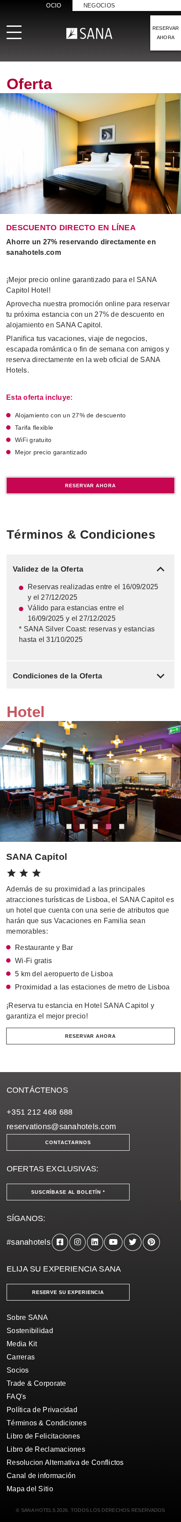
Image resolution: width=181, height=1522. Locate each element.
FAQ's (16, 1396)
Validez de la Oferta (90, 569)
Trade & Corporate (36, 1383)
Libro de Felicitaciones (43, 1436)
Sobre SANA (27, 1317)
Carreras (21, 1357)
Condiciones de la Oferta (90, 675)
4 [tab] (108, 826)
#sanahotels (29, 1242)
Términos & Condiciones (47, 1423)
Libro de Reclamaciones (46, 1449)
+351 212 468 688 (39, 1112)
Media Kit (22, 1344)
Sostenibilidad (30, 1330)
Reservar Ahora (90, 485)
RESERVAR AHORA (165, 32)
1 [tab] (69, 826)
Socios (18, 1370)
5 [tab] (121, 826)
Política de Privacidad (42, 1409)
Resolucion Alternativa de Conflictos (65, 1462)
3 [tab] (95, 826)
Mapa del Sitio (30, 1489)
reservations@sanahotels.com (61, 1126)
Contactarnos (67, 1142)
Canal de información (41, 1475)
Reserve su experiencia (68, 1292)
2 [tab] (82, 826)
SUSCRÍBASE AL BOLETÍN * (68, 1192)
